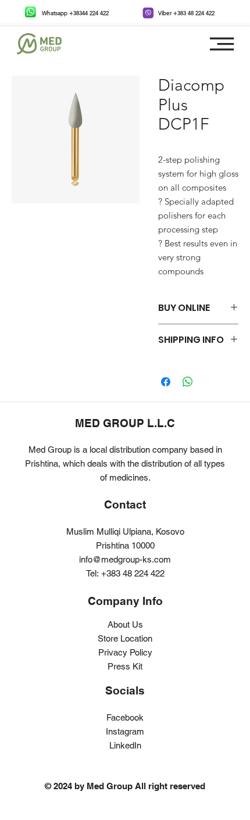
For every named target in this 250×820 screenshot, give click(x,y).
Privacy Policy (125, 652)
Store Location (125, 638)
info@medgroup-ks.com (125, 559)
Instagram (125, 731)
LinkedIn (125, 745)
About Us (125, 624)
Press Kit (125, 666)
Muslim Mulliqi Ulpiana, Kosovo (125, 531)
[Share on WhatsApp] (188, 382)
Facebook (125, 717)
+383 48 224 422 (133, 573)
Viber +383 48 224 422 (186, 13)
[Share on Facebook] (166, 382)
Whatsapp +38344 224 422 (75, 13)
